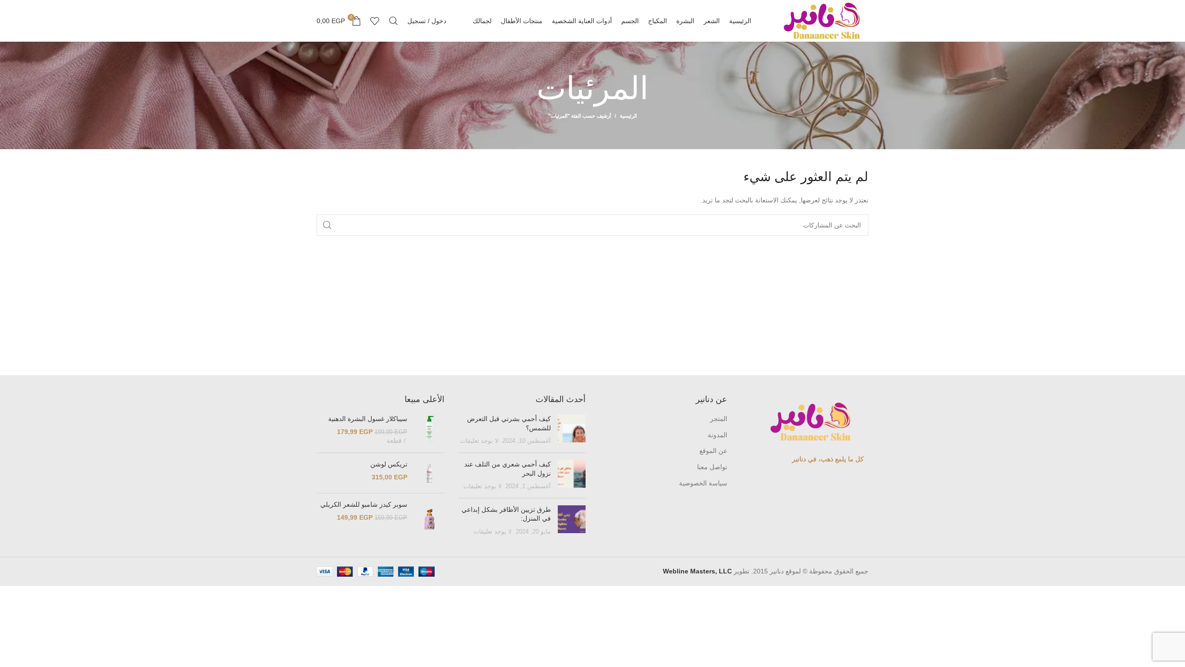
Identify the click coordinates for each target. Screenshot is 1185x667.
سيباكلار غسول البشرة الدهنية (367, 418)
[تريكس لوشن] (429, 473)
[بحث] (393, 21)
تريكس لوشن (388, 464)
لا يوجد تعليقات (479, 441)
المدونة (717, 435)
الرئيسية (628, 116)
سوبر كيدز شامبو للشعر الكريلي (363, 504)
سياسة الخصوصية (703, 483)
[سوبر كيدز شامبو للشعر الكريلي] (429, 519)
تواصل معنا (712, 467)
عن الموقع (713, 450)
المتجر (718, 418)
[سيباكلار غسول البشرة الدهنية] (429, 430)
